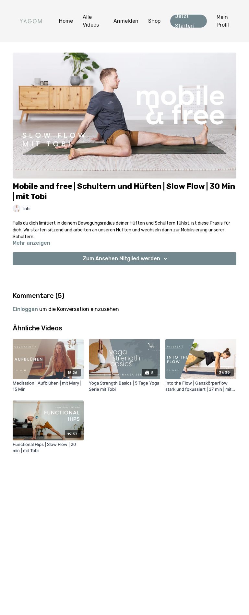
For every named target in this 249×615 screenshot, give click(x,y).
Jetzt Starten (184, 21)
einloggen (25, 309)
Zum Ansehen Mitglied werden (121, 258)
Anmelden (125, 21)
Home (66, 21)
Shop (154, 21)
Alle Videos (91, 21)
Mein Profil (223, 21)
